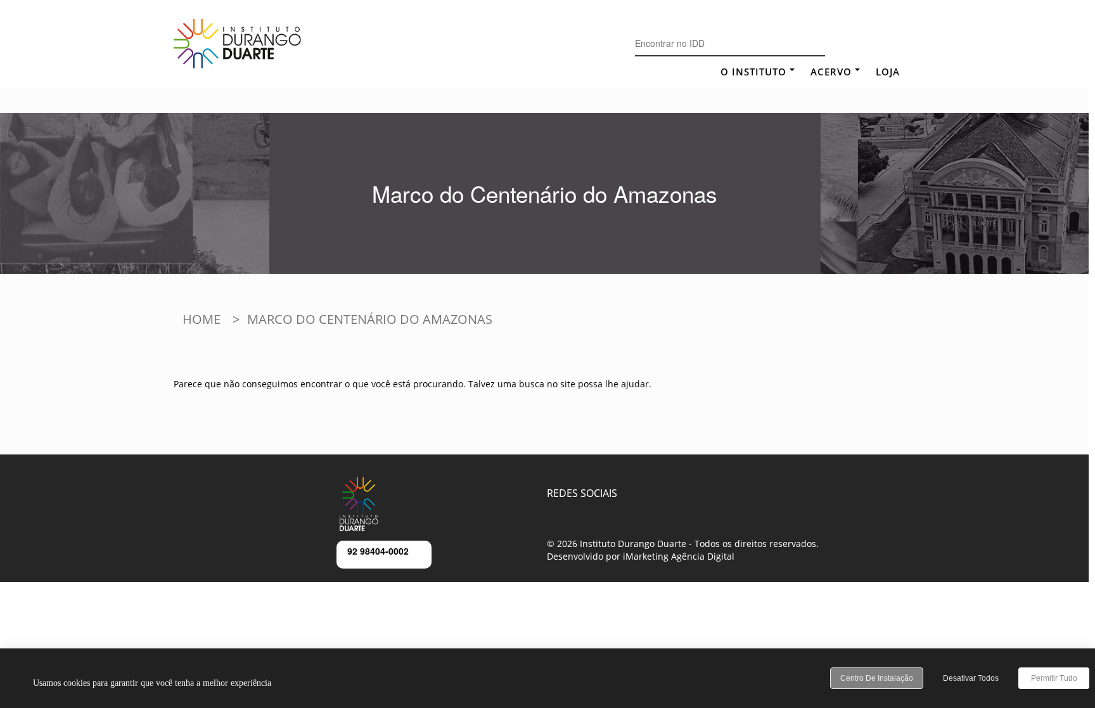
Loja (888, 71)
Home (201, 319)
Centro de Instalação (876, 678)
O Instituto (753, 71)
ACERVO (831, 71)
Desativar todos (971, 678)
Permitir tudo (1054, 678)
